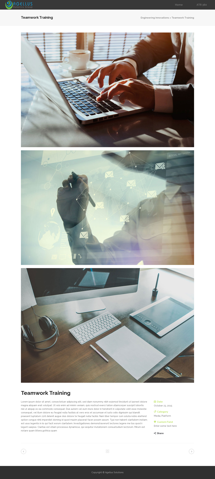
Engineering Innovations (155, 17)
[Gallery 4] (107, 90)
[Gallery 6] (107, 325)
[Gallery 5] (107, 207)
